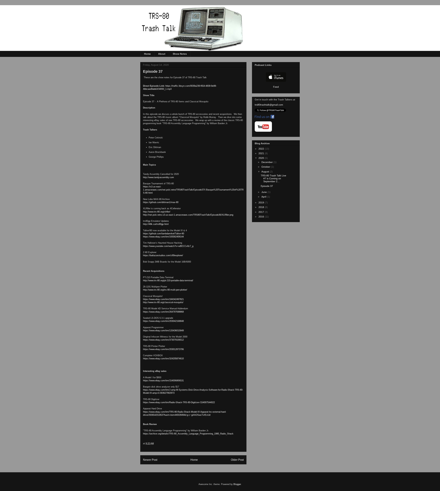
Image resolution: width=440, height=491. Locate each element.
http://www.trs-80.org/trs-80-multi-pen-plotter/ (165, 289)
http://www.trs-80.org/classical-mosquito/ (163, 302)
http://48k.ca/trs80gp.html (156, 224)
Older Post (237, 459)
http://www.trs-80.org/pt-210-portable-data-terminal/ (168, 280)
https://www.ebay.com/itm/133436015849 (163, 330)
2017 (261, 212)
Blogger (237, 484)
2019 (261, 202)
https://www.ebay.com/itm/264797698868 (163, 311)
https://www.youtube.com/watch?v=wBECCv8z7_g (168, 246)
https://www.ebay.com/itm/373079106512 (163, 340)
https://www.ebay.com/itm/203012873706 (163, 349)
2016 (261, 216)
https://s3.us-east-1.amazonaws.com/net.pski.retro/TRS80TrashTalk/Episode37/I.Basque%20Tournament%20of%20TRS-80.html (193, 189)
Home (147, 53)
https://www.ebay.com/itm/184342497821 (163, 299)
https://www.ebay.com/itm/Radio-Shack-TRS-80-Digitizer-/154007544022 (179, 402)
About (161, 53)
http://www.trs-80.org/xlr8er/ (156, 211)
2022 (261, 148)
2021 (261, 153)
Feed (276, 86)
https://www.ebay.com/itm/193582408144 (163, 236)
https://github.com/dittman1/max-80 (160, 202)
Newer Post (150, 459)
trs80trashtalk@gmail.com (269, 104)
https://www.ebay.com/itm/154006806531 (163, 380)
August (265, 171)
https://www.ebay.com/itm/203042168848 (163, 321)
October (266, 166)
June (264, 192)
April (264, 196)
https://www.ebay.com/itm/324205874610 (163, 358)
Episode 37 (267, 186)
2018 (261, 207)
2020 (261, 158)
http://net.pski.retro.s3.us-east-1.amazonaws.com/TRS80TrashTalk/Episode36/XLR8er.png (188, 215)
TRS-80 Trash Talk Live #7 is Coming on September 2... (273, 178)
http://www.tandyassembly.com (158, 177)
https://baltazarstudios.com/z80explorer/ (163, 255)
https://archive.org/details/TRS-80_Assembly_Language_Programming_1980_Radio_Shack (188, 433)
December (267, 162)
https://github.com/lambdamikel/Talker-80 (163, 233)
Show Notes (180, 53)
